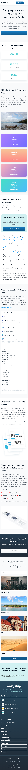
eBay (11, 252)
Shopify (15, 252)
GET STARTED (14, 550)
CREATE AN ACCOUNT (14, 228)
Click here (4, 304)
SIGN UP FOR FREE (14, 33)
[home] (4, 2)
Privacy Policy (17, 764)
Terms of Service (10, 764)
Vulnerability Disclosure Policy (14, 765)
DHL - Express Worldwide (17, 240)
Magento (22, 252)
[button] (25, 2)
